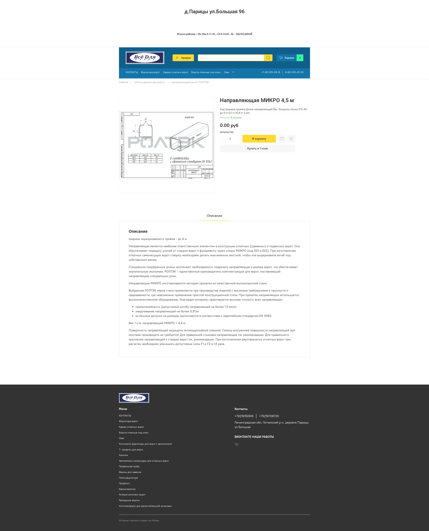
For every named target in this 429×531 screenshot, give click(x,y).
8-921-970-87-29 (294, 72)
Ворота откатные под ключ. (206, 72)
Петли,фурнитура (128, 477)
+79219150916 (244, 416)
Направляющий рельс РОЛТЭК (190, 82)
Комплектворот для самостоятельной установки (145, 505)
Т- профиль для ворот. (131, 449)
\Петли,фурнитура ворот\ (149, 82)
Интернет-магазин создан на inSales (139, 520)
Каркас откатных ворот (175, 72)
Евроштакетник (127, 489)
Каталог (186, 57)
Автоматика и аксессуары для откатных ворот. (144, 460)
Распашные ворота (129, 500)
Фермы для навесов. (130, 472)
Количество (227, 132)
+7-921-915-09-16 (270, 72)
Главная (123, 82)
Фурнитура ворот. (150, 72)
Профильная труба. (129, 466)
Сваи (226, 72)
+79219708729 (269, 416)
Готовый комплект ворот (132, 494)
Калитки (123, 455)
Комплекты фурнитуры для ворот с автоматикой (145, 443)
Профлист (124, 483)
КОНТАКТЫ (132, 72)
